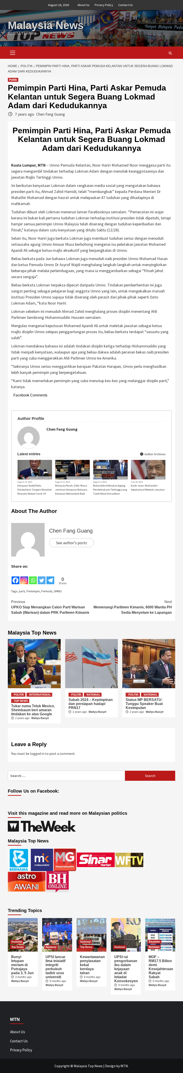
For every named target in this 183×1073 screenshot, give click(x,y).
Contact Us (125, 5)
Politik (13, 79)
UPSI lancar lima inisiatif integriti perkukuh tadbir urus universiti (55, 967)
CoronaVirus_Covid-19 (40, 477)
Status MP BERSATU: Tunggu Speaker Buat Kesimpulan (144, 704)
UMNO (58, 591)
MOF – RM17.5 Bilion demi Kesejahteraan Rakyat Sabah (161, 967)
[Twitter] (42, 577)
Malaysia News (46, 25)
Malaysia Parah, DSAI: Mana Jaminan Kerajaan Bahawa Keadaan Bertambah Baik (71, 489)
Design (110, 1066)
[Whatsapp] (33, 577)
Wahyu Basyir (40, 718)
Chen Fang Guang (50, 114)
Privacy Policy (104, 5)
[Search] (170, 53)
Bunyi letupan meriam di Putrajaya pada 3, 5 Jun (22, 965)
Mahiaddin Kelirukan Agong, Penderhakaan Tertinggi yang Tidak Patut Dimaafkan (110, 489)
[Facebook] (15, 577)
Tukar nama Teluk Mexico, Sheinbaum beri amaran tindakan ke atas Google (33, 710)
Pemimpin (33, 591)
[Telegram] (50, 577)
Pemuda (46, 591)
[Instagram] (24, 577)
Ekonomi (154, 941)
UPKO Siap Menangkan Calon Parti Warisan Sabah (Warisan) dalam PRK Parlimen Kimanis (50, 607)
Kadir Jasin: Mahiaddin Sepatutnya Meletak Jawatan (148, 487)
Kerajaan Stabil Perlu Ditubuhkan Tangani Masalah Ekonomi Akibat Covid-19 (34, 489)
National (122, 477)
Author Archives (155, 454)
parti (22, 591)
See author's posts (71, 542)
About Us (83, 5)
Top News (21, 701)
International (40, 694)
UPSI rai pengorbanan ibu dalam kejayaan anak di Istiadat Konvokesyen (126, 969)
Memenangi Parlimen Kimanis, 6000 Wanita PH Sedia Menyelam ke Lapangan (133, 607)
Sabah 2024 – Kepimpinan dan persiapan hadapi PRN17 (91, 704)
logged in (37, 753)
